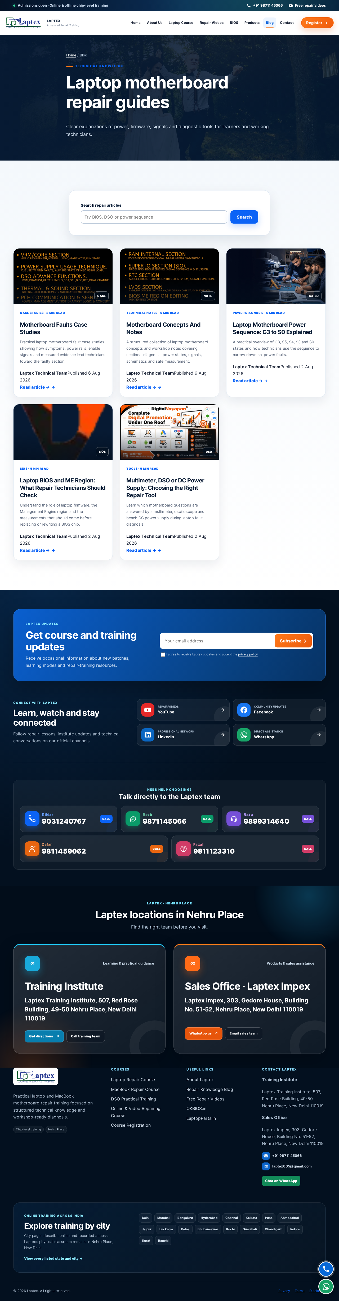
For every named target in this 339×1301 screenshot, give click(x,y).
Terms (300, 1291)
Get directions (44, 1036)
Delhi (145, 1218)
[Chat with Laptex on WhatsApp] (326, 1286)
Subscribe (293, 640)
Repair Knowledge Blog (209, 1089)
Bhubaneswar (208, 1229)
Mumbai (163, 1218)
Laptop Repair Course (133, 1079)
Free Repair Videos (205, 1099)
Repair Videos (212, 22)
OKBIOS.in (196, 1108)
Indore (295, 1229)
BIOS (234, 22)
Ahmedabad (289, 1218)
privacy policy (248, 654)
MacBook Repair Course (135, 1089)
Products (252, 22)
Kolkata (251, 1218)
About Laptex (200, 1079)
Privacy (284, 1291)
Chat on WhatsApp (281, 1181)
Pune (269, 1218)
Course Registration (131, 1125)
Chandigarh (273, 1229)
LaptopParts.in (201, 1118)
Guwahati (250, 1229)
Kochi (230, 1229)
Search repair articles (101, 205)
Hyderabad (209, 1218)
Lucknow (166, 1229)
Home (136, 22)
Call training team (85, 1036)
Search (244, 217)
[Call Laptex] (326, 1269)
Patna (185, 1229)
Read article (35, 387)
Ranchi (163, 1240)
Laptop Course (181, 22)
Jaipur (146, 1229)
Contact (287, 22)
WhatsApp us (203, 1033)
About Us (154, 22)
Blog (270, 22)
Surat (146, 1240)
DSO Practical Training (133, 1099)
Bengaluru (185, 1218)
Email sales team (244, 1033)
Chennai (231, 1218)
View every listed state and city (53, 1258)
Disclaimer (317, 1291)
